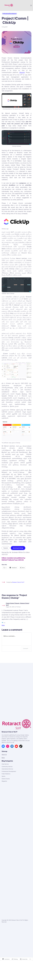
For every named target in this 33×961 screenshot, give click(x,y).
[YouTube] (16, 746)
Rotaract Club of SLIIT (18, 582)
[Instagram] (7, 746)
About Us (4, 754)
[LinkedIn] (12, 746)
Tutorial (5, 548)
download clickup (18, 548)
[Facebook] (3, 746)
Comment (25, 648)
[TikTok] (20, 746)
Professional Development (9, 13)
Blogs (3, 757)
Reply (3, 625)
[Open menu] (31, 5)
